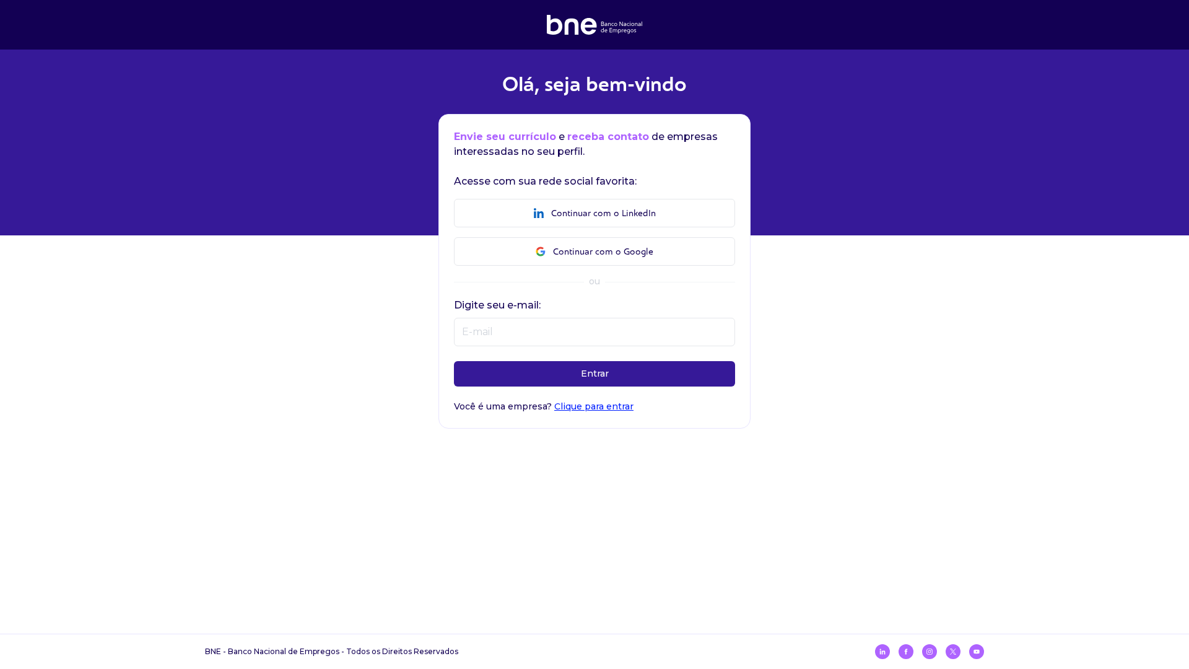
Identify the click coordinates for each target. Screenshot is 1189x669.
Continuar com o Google (603, 252)
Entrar (595, 373)
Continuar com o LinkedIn (603, 213)
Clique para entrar (594, 406)
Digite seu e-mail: (497, 305)
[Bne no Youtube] (976, 651)
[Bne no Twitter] (953, 651)
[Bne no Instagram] (929, 651)
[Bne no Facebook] (906, 651)
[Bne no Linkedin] (882, 651)
